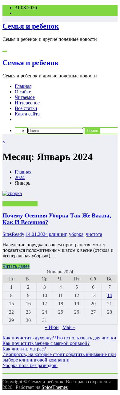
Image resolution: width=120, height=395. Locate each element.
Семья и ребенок (30, 26)
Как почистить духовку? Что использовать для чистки (59, 337)
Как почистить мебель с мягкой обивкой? (46, 343)
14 (109, 295)
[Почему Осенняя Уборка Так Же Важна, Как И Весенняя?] (60, 193)
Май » (68, 327)
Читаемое (25, 97)
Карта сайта (27, 113)
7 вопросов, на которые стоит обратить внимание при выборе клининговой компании (59, 357)
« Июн (52, 327)
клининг (57, 234)
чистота (94, 234)
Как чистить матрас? (24, 348)
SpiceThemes (55, 387)
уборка (76, 234)
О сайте (23, 91)
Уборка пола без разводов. (30, 365)
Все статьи (26, 108)
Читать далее (16, 266)
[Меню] (4, 51)
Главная (23, 86)
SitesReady (13, 234)
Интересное (27, 102)
